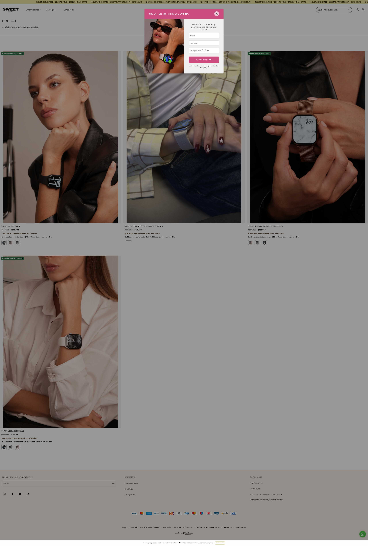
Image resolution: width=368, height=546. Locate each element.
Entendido (220, 543)
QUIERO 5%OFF (203, 59)
